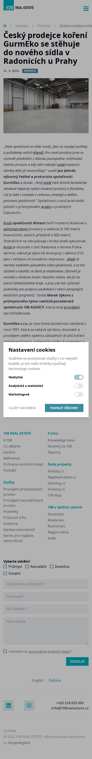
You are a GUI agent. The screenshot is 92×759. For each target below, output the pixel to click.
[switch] (78, 377)
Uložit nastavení (22, 408)
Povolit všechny (64, 408)
